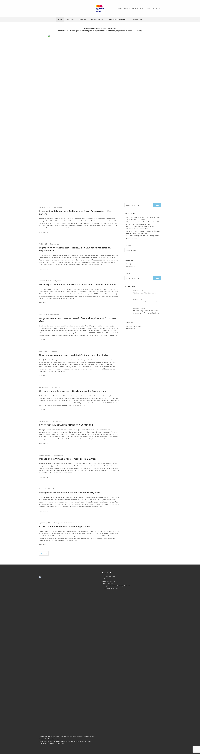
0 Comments (70, 523)
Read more (42, 232)
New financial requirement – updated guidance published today (73, 355)
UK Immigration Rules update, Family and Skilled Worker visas (72, 391)
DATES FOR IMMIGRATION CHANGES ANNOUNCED (66, 425)
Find (157, 205)
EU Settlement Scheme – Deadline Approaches (64, 526)
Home (60, 19)
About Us (70, 19)
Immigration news (132, 264)
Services (82, 19)
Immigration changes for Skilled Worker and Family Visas (69, 492)
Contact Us (137, 19)
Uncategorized (57, 207)
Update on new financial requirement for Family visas (67, 458)
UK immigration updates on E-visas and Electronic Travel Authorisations (77, 284)
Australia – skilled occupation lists (145, 302)
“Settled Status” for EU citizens (144, 293)
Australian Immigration (118, 19)
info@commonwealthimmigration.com (130, 8)
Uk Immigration (97, 19)
